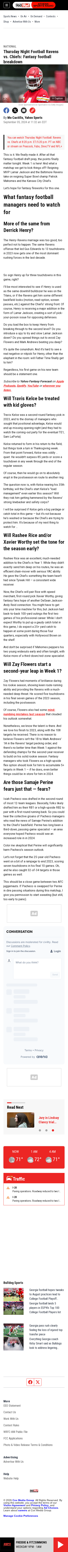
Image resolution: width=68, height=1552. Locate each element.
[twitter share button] (15, 110)
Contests (50, 16)
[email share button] (24, 110)
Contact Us (9, 1412)
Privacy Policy (40, 1505)
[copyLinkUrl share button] (32, 110)
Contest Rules (11, 1425)
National (9, 46)
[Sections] (7, 5)
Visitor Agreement (14, 1505)
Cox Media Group (23, 1500)
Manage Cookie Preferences (20, 1515)
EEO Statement (12, 1405)
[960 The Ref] (34, 5)
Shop (6, 21)
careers (22, 1510)
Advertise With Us (22, 21)
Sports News (10, 16)
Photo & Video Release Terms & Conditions (28, 1445)
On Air (23, 16)
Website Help (11, 1478)
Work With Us (10, 1418)
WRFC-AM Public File (15, 1432)
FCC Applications (13, 1438)
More (37, 21)
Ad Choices (51, 1507)
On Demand (36, 16)
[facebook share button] (6, 110)
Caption (57, 98)
